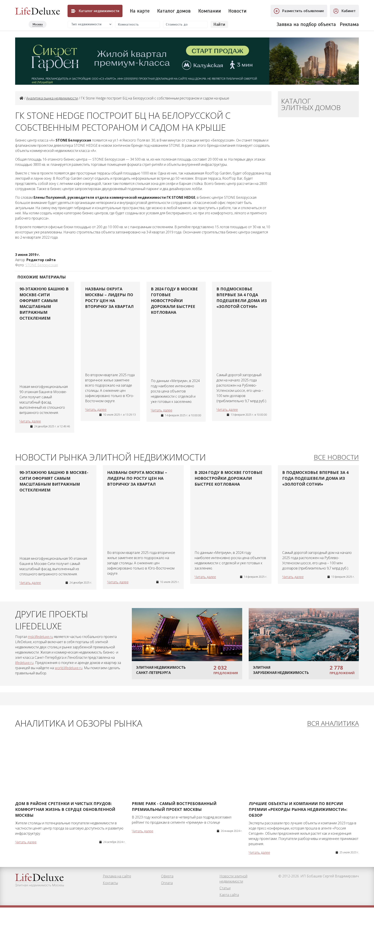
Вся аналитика (333, 723)
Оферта (167, 876)
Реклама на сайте (117, 876)
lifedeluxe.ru (24, 662)
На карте (140, 11)
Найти (219, 24)
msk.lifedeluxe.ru (40, 636)
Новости (237, 11)
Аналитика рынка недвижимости (52, 98)
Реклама (349, 24)
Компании (209, 11)
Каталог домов (174, 11)
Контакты (110, 882)
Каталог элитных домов (311, 104)
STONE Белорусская (41, 265)
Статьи (225, 888)
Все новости (336, 457)
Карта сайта (229, 894)
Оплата (167, 882)
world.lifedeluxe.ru (68, 667)
